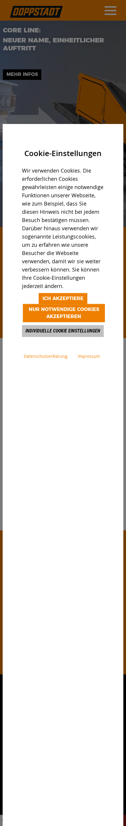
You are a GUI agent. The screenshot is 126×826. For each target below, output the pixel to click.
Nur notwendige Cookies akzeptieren (64, 313)
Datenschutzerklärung (45, 356)
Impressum (89, 356)
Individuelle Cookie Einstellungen (62, 331)
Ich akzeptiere (63, 298)
